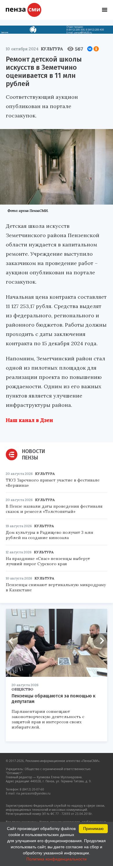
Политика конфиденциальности (56, 859)
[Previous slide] (13, 640)
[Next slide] (100, 640)
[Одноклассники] (96, 48)
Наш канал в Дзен (29, 420)
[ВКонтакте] (89, 48)
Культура (52, 48)
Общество (22, 689)
